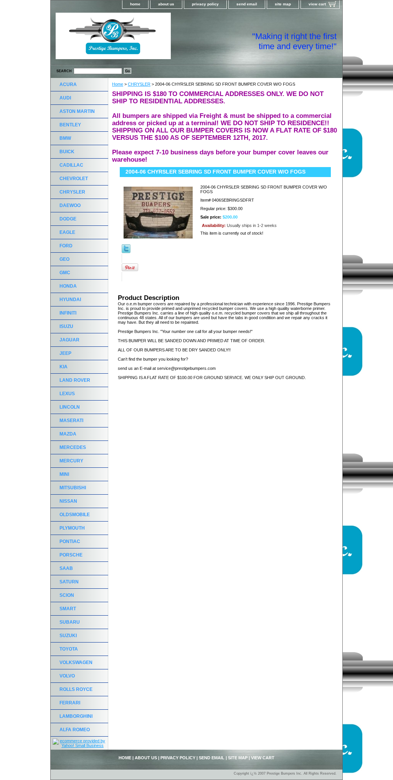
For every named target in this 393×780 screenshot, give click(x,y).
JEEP (65, 353)
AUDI (65, 98)
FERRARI (69, 702)
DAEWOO (70, 205)
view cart (317, 4)
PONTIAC (69, 541)
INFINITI (67, 313)
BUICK (66, 151)
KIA (63, 366)
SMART (67, 608)
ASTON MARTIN (77, 111)
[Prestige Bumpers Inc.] (147, 38)
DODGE (67, 219)
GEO (64, 259)
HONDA (68, 286)
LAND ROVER (74, 380)
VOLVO (67, 676)
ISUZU (66, 326)
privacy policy (205, 4)
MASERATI (71, 420)
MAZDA (67, 434)
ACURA (68, 84)
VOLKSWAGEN (75, 662)
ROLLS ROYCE (75, 689)
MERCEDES (72, 447)
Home (117, 84)
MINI (64, 474)
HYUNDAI (70, 299)
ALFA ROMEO (74, 729)
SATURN (69, 582)
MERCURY (71, 461)
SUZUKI (68, 635)
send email (246, 4)
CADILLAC (71, 165)
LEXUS (67, 393)
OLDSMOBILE (74, 514)
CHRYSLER (139, 84)
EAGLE (67, 232)
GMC (64, 272)
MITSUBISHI (72, 487)
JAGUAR (69, 340)
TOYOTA (68, 649)
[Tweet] (126, 251)
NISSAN (68, 501)
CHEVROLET (73, 178)
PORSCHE (71, 555)
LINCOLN (69, 407)
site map (283, 4)
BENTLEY (70, 125)
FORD (66, 245)
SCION (66, 595)
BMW (65, 138)
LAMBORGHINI (75, 716)
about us (166, 4)
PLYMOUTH (72, 528)
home (135, 4)
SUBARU (69, 622)
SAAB (66, 568)
